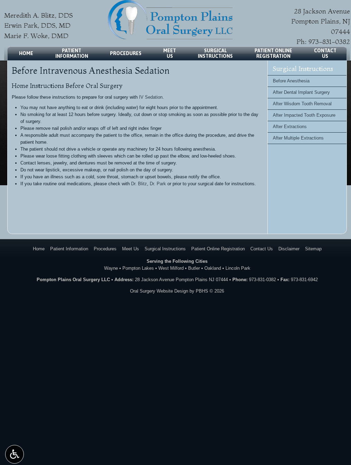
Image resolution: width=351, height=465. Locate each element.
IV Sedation (151, 97)
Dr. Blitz (139, 183)
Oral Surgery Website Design (159, 291)
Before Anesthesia (291, 80)
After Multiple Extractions (298, 138)
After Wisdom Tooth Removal (302, 103)
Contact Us (261, 248)
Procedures (125, 53)
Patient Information (69, 248)
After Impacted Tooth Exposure (304, 115)
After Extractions (290, 126)
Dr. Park (158, 183)
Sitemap (313, 248)
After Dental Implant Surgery (301, 92)
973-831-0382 (329, 41)
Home (26, 53)
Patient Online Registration (218, 248)
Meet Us (130, 248)
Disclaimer (288, 248)
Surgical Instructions (303, 69)
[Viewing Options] (14, 454)
